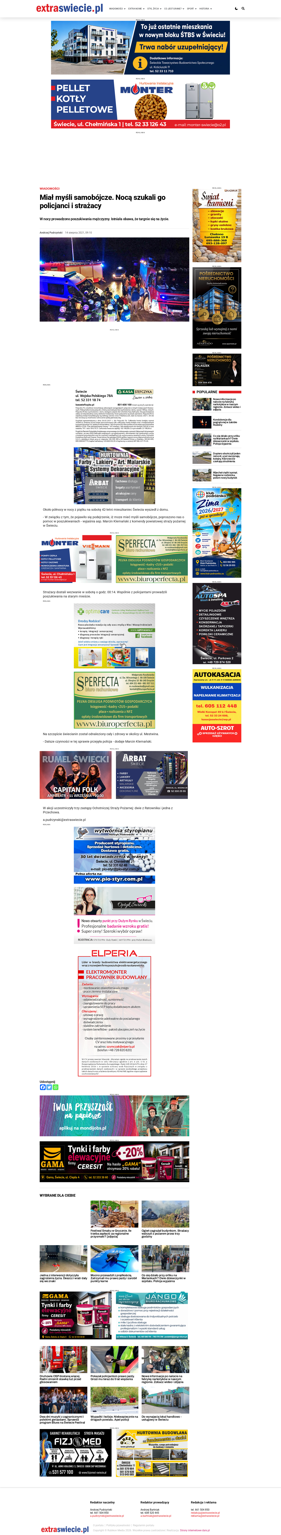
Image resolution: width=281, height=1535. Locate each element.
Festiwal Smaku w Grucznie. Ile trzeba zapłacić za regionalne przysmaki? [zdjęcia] (111, 1233)
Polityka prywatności (118, 1525)
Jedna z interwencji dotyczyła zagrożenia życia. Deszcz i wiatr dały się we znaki (63, 1278)
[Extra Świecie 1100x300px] (114, 1115)
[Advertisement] (140, 156)
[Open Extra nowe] (144, 8)
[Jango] (152, 1315)
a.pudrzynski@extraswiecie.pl (107, 1515)
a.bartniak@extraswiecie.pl (155, 1515)
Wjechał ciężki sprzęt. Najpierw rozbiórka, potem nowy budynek (225, 475)
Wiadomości (50, 188)
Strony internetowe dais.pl (195, 1530)
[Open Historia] (211, 8)
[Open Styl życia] (161, 8)
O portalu (98, 1525)
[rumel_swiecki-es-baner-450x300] (76, 775)
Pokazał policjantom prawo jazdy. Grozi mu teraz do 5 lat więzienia (112, 1378)
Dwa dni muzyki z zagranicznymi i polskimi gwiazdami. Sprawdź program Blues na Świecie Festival (62, 1419)
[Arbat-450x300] (152, 775)
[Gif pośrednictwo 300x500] (217, 308)
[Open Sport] (196, 8)
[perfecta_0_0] (152, 559)
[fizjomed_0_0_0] (76, 1453)
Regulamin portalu (143, 1525)
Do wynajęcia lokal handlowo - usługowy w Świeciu (162, 1418)
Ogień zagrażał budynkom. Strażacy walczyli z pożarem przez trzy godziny (165, 1233)
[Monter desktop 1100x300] (140, 104)
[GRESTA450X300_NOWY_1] (152, 1453)
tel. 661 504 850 (99, 1512)
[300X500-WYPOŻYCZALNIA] (217, 623)
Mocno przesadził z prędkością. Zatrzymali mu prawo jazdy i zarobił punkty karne (114, 1278)
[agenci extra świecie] (217, 370)
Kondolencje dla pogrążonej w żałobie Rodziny (225, 422)
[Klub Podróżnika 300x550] (217, 533)
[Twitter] (49, 1087)
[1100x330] (140, 48)
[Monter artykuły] (76, 559)
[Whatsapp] (55, 1087)
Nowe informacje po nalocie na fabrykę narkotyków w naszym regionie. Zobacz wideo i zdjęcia (162, 1379)
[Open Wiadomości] (125, 8)
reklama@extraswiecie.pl (205, 1515)
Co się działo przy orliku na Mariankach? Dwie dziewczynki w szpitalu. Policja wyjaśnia (164, 1278)
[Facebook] (43, 1087)
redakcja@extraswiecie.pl (205, 1512)
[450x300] (76, 1315)
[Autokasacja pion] (217, 705)
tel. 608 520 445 (149, 1512)
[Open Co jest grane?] (183, 8)
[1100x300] (114, 1161)
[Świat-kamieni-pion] (217, 225)
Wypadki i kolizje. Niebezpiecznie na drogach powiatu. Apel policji (114, 1418)
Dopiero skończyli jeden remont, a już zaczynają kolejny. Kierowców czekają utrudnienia (226, 457)
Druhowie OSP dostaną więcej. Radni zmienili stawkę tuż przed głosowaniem (60, 1379)
